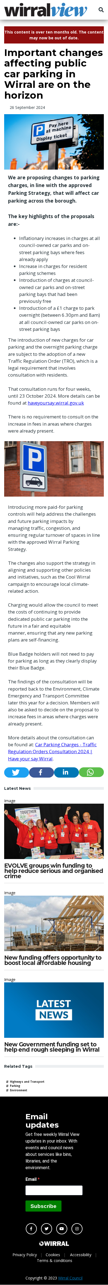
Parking (15, 1086)
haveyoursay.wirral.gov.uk (56, 403)
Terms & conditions (54, 1260)
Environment (18, 1090)
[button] (16, 772)
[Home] (45, 10)
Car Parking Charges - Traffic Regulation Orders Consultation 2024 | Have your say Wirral (52, 751)
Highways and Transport (27, 1082)
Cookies (53, 1254)
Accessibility (80, 1254)
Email (31, 1179)
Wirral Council (70, 1278)
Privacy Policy (24, 1254)
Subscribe (43, 1206)
